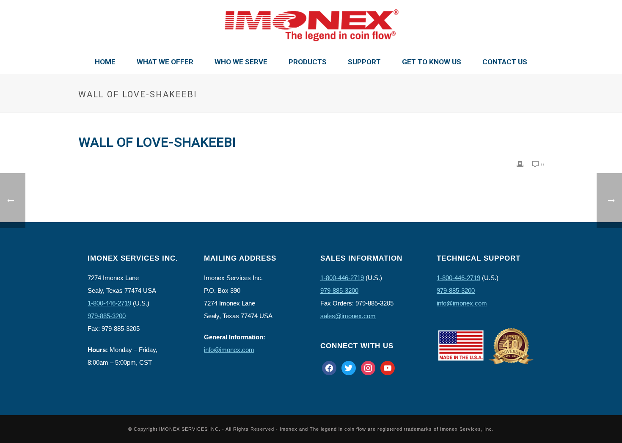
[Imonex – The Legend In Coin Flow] (311, 25)
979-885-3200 (107, 315)
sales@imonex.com (348, 315)
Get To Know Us (431, 62)
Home (105, 62)
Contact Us (504, 62)
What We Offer (165, 62)
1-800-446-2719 (109, 303)
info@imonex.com (229, 349)
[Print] (520, 164)
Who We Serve (241, 62)
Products (308, 62)
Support (364, 62)
